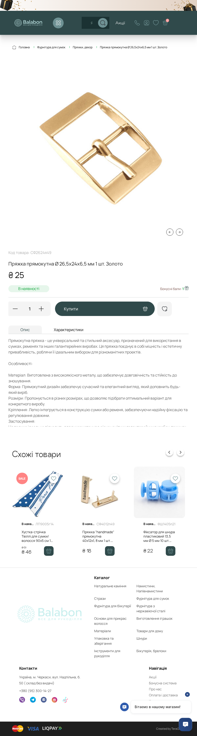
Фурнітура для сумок (51, 47)
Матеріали (102, 631)
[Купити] (49, 551)
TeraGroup (178, 729)
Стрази (100, 598)
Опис (25, 329)
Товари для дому (149, 631)
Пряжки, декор (82, 47)
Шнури (141, 638)
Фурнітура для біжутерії (112, 606)
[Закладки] (156, 23)
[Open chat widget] (185, 724)
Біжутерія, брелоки (151, 651)
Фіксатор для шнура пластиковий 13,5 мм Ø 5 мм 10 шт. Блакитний (159, 538)
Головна (24, 47)
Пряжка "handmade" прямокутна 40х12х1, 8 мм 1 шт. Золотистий (98, 538)
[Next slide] (180, 453)
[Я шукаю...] (103, 23)
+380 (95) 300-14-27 (35, 690)
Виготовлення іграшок (154, 618)
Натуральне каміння (110, 586)
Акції (120, 22)
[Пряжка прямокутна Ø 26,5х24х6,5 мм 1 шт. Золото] (98, 150)
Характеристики (68, 329)
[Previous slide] (169, 453)
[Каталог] (58, 23)
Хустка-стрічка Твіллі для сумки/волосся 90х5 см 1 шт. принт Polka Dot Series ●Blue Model (37, 541)
